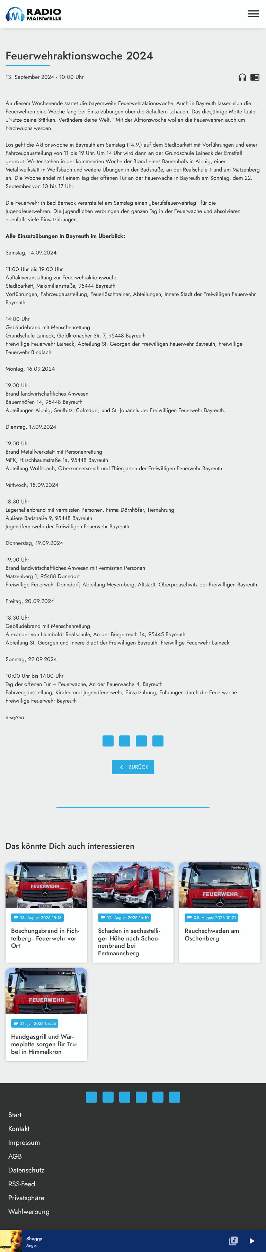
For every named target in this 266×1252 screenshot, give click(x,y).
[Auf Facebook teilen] (108, 740)
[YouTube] (141, 1097)
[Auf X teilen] (124, 740)
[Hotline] (174, 1097)
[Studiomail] (157, 1097)
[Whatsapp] (91, 1097)
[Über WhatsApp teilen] (141, 740)
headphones (242, 77)
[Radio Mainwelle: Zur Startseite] (125, 14)
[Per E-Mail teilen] (157, 740)
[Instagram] (124, 1097)
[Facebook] (108, 1097)
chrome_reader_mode (255, 77)
